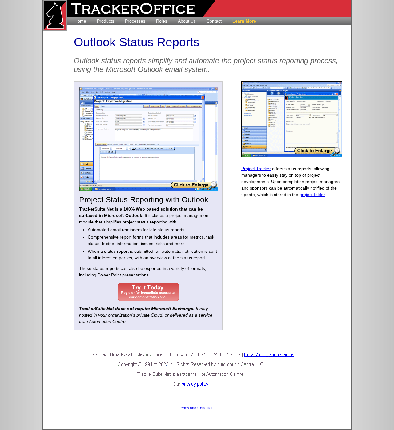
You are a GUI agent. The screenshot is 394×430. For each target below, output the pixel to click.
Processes (135, 20)
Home (80, 20)
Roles (161, 20)
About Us (187, 20)
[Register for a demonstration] (148, 292)
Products (105, 20)
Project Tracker (256, 168)
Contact (214, 20)
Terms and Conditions (197, 408)
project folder (312, 194)
